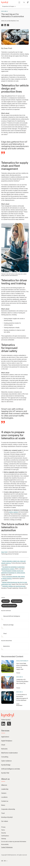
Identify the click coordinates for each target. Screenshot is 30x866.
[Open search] (24, 2)
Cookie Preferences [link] (7, 847)
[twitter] (9, 724)
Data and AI (4, 11)
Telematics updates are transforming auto (13, 586)
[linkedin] (3, 724)
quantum (15, 512)
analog (11, 512)
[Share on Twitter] (2, 25)
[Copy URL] (8, 25)
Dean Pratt (8, 48)
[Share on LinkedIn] (5, 25)
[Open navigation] (28, 2)
